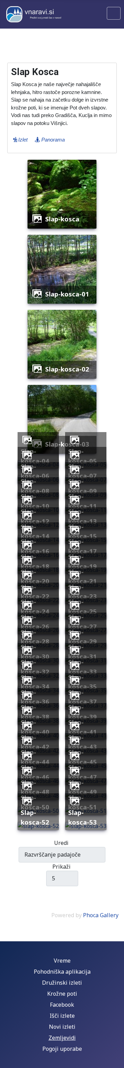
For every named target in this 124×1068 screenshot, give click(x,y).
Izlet (22, 140)
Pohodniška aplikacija (62, 971)
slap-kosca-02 (67, 369)
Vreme (62, 960)
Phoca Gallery (100, 915)
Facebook (62, 1004)
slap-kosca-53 (82, 817)
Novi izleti (62, 1026)
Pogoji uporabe (62, 1049)
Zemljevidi (62, 1037)
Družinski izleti (62, 982)
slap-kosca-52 (35, 817)
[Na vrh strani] (115, 1059)
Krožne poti (62, 993)
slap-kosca (62, 218)
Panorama (52, 140)
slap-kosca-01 (67, 294)
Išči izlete (62, 1015)
